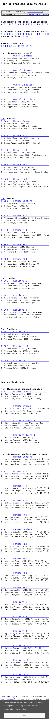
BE (2, 46)
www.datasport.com (10, 699)
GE (10, 46)
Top (3, 53)
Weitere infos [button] (21, 709)
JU (14, 46)
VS (27, 46)
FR (6, 46)
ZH (31, 46)
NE (18, 46)
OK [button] (24, 716)
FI (27, 36)
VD (23, 46)
